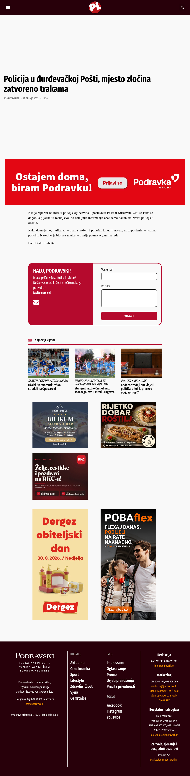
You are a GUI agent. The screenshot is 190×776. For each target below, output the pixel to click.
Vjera (74, 692)
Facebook (114, 705)
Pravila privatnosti (121, 686)
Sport (74, 674)
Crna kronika (80, 668)
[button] (8, 7)
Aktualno (77, 662)
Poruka (105, 286)
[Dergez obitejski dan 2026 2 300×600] (60, 618)
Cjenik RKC (164, 700)
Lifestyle (77, 680)
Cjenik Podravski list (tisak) (164, 691)
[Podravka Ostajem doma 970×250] (95, 204)
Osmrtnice (78, 698)
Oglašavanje (116, 668)
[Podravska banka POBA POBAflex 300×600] (128, 618)
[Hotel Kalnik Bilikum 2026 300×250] (60, 447)
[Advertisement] (95, 44)
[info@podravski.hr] (36, 302)
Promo (112, 674)
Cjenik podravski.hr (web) (164, 695)
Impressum (115, 662)
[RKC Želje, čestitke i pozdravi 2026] (60, 498)
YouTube (113, 717)
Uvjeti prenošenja (120, 680)
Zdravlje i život (81, 686)
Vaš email (107, 270)
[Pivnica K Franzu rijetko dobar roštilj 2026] (128, 447)
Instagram (114, 711)
